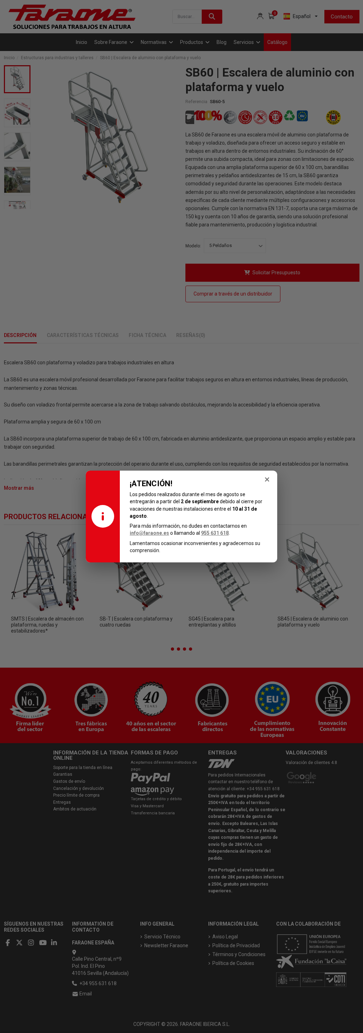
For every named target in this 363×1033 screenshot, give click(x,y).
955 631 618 (215, 533)
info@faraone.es (149, 533)
